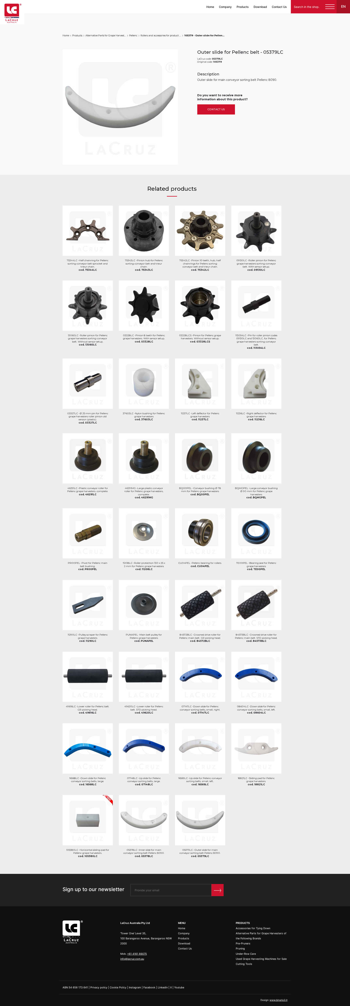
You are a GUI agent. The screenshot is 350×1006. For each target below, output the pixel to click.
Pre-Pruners (243, 943)
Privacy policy (98, 987)
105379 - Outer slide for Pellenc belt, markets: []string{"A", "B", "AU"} (204, 35)
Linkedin (163, 987)
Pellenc (133, 35)
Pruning (240, 948)
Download (260, 7)
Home (210, 7)
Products (243, 7)
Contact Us (279, 7)
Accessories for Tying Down (253, 928)
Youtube (179, 987)
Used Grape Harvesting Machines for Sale (261, 958)
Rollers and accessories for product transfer (161, 35)
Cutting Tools (244, 963)
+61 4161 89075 (137, 953)
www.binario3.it (278, 1000)
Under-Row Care (246, 953)
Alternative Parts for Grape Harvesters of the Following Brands (105, 35)
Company (225, 7)
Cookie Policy (118, 987)
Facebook (149, 987)
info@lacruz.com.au (132, 958)
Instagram (135, 987)
